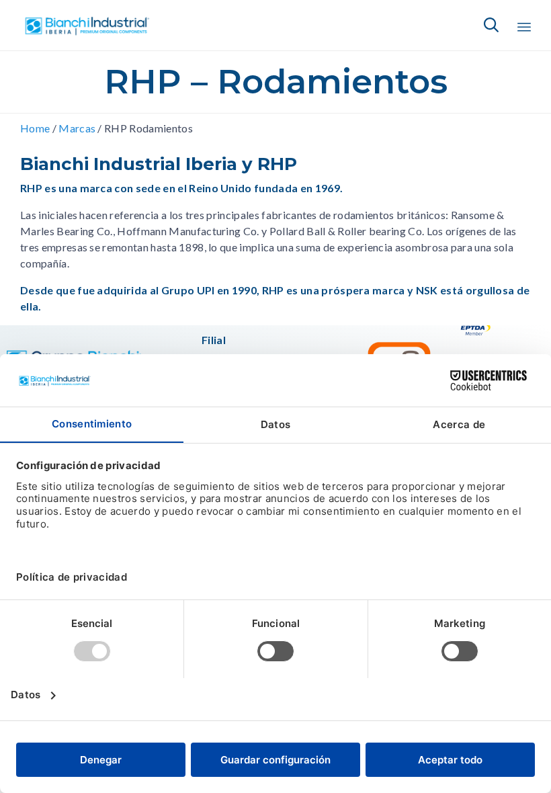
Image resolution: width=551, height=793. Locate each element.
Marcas (76, 128)
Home (35, 128)
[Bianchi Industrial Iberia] (87, 25)
